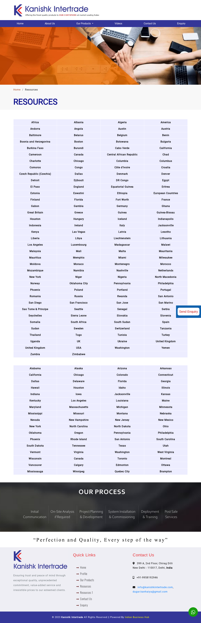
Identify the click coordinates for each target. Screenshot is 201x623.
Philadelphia (166, 283)
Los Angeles (35, 244)
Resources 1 (86, 593)
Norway (35, 283)
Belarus (78, 135)
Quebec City (122, 471)
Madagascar (122, 244)
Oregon (78, 432)
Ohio (166, 426)
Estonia (35, 193)
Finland (35, 199)
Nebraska (166, 413)
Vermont (35, 452)
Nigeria (122, 276)
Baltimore (35, 135)
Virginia (79, 452)
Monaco (79, 264)
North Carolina (79, 426)
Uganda (35, 341)
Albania (79, 122)
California (166, 148)
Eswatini (78, 193)
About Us (50, 23)
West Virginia (166, 452)
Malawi (165, 244)
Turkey (166, 334)
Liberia (35, 238)
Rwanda (122, 296)
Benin (165, 135)
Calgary (79, 465)
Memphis (78, 257)
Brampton (166, 471)
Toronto (122, 458)
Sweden (79, 328)
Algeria (122, 122)
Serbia (166, 309)
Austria (165, 128)
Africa (35, 122)
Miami (122, 257)
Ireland (78, 225)
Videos (118, 23)
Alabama (35, 368)
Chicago (79, 160)
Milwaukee (165, 257)
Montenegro (122, 264)
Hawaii (35, 387)
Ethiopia (122, 193)
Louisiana (122, 400)
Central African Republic (122, 154)
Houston (35, 218)
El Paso (35, 186)
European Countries (166, 193)
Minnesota (165, 407)
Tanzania (166, 328)
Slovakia (122, 315)
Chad (166, 154)
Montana (122, 413)
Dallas (79, 173)
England (79, 186)
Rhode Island (79, 439)
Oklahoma (35, 432)
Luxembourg (79, 244)
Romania (35, 296)
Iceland (122, 218)
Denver (165, 173)
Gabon (35, 206)
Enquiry (181, 23)
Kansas (165, 394)
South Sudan (122, 322)
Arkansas (166, 368)
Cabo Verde (122, 148)
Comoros (35, 167)
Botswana (122, 141)
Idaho (122, 387)
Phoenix (35, 289)
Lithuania (166, 238)
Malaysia (35, 251)
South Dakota (35, 445)
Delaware (78, 381)
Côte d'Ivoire (122, 167)
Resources (85, 586)
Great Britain (35, 212)
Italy (122, 225)
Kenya (35, 231)
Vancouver (35, 465)
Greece (78, 212)
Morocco (165, 264)
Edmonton (122, 465)
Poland (78, 289)
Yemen (166, 347)
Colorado (122, 374)
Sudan (35, 328)
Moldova (35, 264)
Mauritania (166, 251)
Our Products (87, 580)
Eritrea (166, 186)
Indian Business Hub (137, 617)
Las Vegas (78, 231)
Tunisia (122, 334)
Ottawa (165, 465)
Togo (79, 334)
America (166, 122)
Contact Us (150, 23)
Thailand (35, 334)
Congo (79, 167)
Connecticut (165, 374)
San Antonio (166, 296)
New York (35, 276)
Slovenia (165, 315)
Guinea (122, 212)
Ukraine (122, 341)
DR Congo (122, 180)
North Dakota (122, 426)
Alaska (78, 368)
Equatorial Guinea (122, 186)
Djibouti (79, 180)
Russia (78, 296)
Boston (78, 141)
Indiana (35, 394)
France (166, 199)
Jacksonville (166, 225)
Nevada (35, 419)
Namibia (78, 270)
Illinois (166, 387)
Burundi (79, 148)
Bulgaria (165, 141)
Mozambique (35, 270)
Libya (78, 238)
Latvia (122, 231)
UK (78, 341)
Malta (122, 251)
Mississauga (35, 471)
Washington (122, 347)
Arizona (122, 368)
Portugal (165, 289)
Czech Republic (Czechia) (35, 173)
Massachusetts (78, 407)
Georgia (166, 381)
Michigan (122, 407)
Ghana (166, 206)
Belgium (122, 135)
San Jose (122, 302)
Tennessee (78, 445)
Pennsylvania (122, 283)
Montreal (165, 458)
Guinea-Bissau (166, 212)
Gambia (79, 206)
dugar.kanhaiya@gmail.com (150, 591)
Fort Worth (122, 199)
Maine (166, 400)
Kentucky (35, 400)
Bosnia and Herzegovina (35, 141)
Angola (78, 128)
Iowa (79, 394)
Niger (78, 276)
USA (78, 347)
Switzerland (122, 328)
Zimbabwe (78, 354)
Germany (122, 206)
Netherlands (165, 270)
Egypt (165, 180)
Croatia (165, 167)
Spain (165, 322)
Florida (78, 199)
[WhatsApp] (193, 612)
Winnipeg (78, 471)
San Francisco (79, 302)
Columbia (122, 160)
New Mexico (165, 419)
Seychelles (35, 315)
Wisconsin (35, 458)
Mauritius (35, 257)
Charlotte (35, 160)
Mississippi (35, 413)
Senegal (122, 309)
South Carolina (165, 439)
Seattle (78, 309)
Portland (122, 289)
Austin (122, 128)
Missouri (78, 413)
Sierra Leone (79, 315)
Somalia (35, 322)
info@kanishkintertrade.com (155, 587)
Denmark (122, 173)
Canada (79, 154)
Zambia (35, 354)
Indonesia (35, 225)
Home (20, 23)
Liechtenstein (122, 238)
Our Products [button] (83, 23)
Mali (78, 251)
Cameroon (35, 154)
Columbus (166, 160)
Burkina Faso (35, 148)
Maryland (35, 407)
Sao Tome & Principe (35, 309)
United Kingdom (166, 341)
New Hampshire (79, 419)
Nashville (122, 270)
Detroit (35, 180)
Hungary (78, 218)
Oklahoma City (79, 283)
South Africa (79, 322)
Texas (122, 445)
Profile (83, 574)
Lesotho (166, 231)
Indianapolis (166, 218)
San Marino (166, 302)
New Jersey (122, 419)
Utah (166, 445)
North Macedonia (166, 276)
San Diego (35, 302)
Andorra (35, 128)
